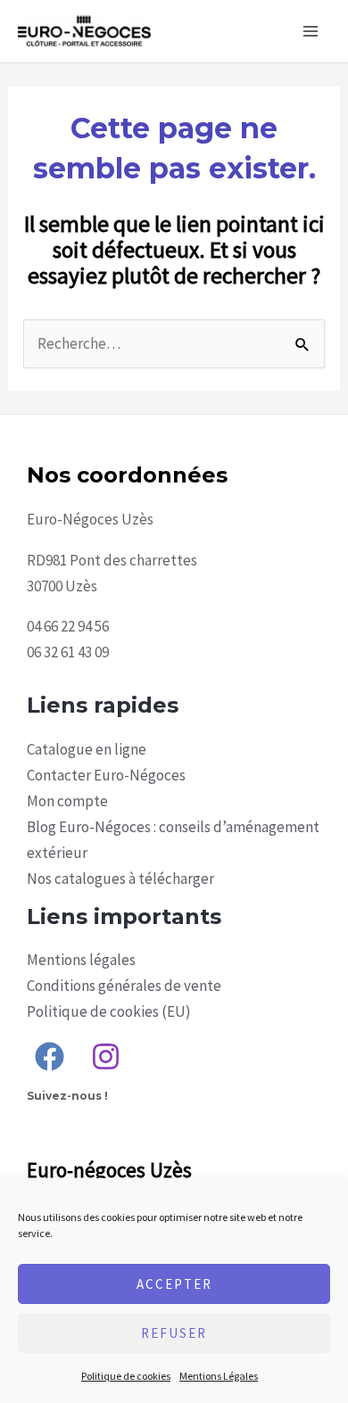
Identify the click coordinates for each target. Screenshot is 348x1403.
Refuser (174, 1333)
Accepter (174, 1283)
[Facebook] (49, 1056)
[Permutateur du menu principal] (310, 31)
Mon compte (67, 801)
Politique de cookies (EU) (109, 1011)
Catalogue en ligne (86, 749)
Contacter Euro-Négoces (106, 775)
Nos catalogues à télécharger (120, 878)
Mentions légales (81, 960)
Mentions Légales (218, 1375)
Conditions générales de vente (124, 985)
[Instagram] (105, 1056)
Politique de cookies (125, 1375)
